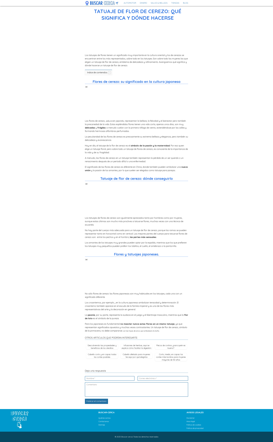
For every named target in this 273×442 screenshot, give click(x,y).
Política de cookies (194, 425)
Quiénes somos (104, 418)
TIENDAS (175, 3)
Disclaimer (191, 418)
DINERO (143, 3)
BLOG (185, 3)
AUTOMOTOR (130, 3)
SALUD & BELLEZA (159, 3)
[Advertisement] (136, 38)
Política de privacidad (195, 428)
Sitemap (101, 425)
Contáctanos (103, 421)
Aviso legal (191, 421)
